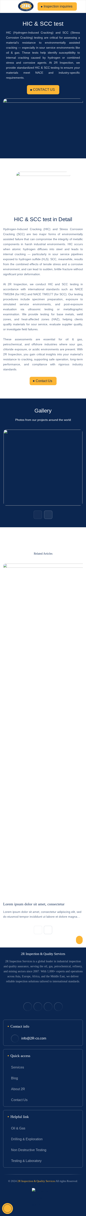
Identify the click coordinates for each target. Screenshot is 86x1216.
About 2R (18, 1089)
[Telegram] (48, 1006)
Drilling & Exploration (27, 1139)
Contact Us (44, 381)
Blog (14, 1078)
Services (17, 1067)
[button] (38, 515)
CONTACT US (44, 89)
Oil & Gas (18, 1128)
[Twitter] (27, 1006)
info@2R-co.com (33, 1038)
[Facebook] (38, 1006)
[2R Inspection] (25, 6)
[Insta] (58, 1006)
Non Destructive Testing (28, 1150)
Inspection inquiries (58, 6)
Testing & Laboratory (26, 1161)
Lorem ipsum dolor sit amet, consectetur (33, 904)
